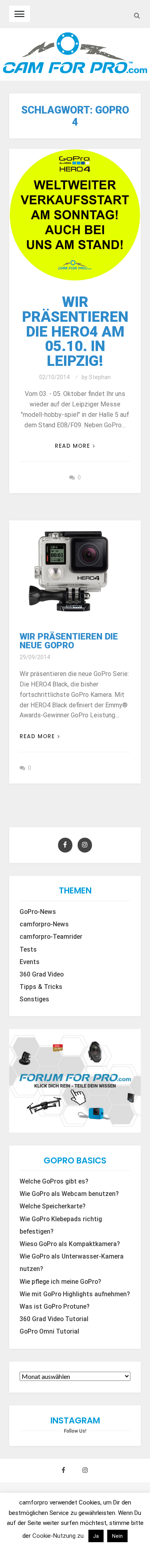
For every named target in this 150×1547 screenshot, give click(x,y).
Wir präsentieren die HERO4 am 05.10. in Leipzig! (75, 331)
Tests (28, 949)
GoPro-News (38, 912)
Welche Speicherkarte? (53, 1206)
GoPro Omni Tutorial (49, 1331)
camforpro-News (44, 924)
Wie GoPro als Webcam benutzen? (69, 1194)
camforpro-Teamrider (51, 936)
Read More (72, 446)
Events (30, 962)
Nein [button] (117, 1536)
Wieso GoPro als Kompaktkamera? (70, 1244)
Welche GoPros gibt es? (54, 1181)
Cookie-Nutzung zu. (59, 1535)
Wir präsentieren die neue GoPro (69, 640)
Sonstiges (34, 999)
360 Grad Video (42, 974)
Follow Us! (75, 1431)
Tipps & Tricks (41, 987)
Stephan (100, 377)
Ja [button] (96, 1536)
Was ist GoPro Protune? (55, 1306)
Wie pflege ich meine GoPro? (60, 1281)
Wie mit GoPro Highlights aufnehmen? (75, 1294)
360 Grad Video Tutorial (54, 1319)
